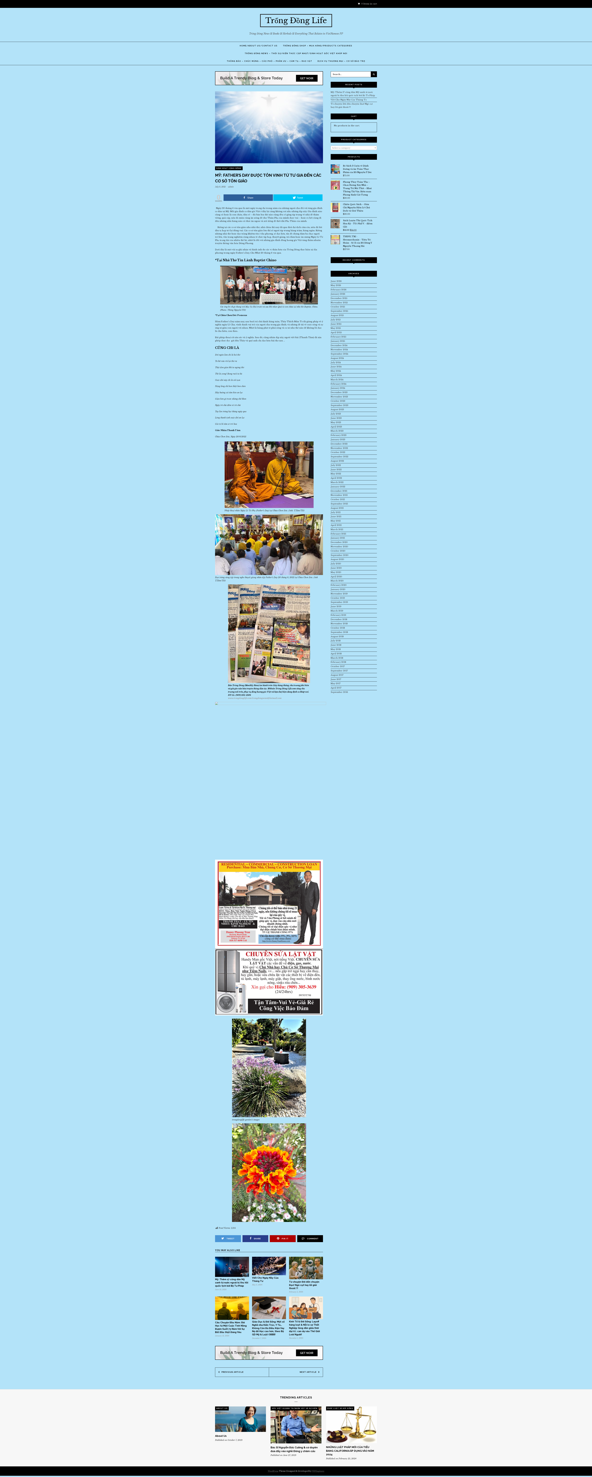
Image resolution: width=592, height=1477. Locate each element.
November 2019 (339, 593)
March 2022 (337, 482)
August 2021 (337, 508)
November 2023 (339, 396)
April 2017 (336, 688)
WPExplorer (318, 1471)
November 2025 (339, 302)
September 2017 (339, 670)
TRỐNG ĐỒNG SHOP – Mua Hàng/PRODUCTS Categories (317, 46)
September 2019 (339, 602)
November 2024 (339, 349)
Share (257, 1239)
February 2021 (338, 533)
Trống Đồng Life (296, 20)
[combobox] (354, 148)
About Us (222, 1408)
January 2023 (338, 439)
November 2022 (339, 448)
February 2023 (338, 435)
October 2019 (338, 598)
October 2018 (338, 628)
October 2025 (338, 306)
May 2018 (336, 649)
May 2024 (336, 371)
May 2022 (336, 473)
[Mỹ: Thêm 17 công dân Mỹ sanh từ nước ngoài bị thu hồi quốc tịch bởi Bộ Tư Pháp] (232, 1276)
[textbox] (354, 148)
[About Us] (240, 1419)
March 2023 (337, 431)
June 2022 (336, 469)
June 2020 (336, 568)
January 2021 (338, 538)
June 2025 (336, 324)
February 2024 (338, 384)
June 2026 (336, 281)
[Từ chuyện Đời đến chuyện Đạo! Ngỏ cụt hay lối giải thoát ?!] (306, 1278)
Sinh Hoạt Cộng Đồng (228, 168)
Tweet (230, 1239)
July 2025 (336, 319)
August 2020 (337, 559)
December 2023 (339, 392)
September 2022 (339, 456)
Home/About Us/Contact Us (259, 46)
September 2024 (339, 354)
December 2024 (339, 345)
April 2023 (336, 426)
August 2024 (337, 358)
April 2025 (336, 332)
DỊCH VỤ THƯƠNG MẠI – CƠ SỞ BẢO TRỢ (341, 61)
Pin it (285, 1239)
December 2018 (339, 619)
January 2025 (338, 341)
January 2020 (338, 589)
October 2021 (338, 499)
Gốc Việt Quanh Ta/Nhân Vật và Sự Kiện (294, 1408)
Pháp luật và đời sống (340, 1408)
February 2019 (338, 615)
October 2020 (338, 551)
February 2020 (339, 585)
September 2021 (339, 503)
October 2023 (338, 401)
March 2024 (337, 379)
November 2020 (339, 546)
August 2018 (337, 636)
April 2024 (336, 375)
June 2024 (336, 366)
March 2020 (337, 580)
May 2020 (336, 572)
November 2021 (339, 495)
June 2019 (336, 606)
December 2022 (339, 444)
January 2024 (338, 388)
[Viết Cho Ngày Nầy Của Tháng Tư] (269, 1274)
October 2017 (338, 666)
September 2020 (339, 555)
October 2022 (338, 452)
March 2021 (337, 529)
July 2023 (336, 413)
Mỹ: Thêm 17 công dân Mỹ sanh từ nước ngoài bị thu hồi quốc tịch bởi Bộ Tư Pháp (231, 1282)
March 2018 (337, 658)
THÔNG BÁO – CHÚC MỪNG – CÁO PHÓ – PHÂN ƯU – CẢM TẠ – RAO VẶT (269, 61)
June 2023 (336, 418)
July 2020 (336, 563)
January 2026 (338, 294)
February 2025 (338, 336)
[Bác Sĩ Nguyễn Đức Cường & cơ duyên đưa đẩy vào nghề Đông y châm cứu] (296, 1424)
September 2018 (339, 632)
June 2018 (336, 645)
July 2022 (336, 465)
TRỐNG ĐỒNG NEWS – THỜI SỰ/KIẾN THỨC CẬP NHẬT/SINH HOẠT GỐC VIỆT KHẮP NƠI (296, 53)
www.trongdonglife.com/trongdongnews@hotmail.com (255, 698)
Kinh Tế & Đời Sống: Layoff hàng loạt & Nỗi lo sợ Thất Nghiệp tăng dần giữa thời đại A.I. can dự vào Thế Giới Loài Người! (304, 1328)
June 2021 (336, 516)
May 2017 (336, 683)
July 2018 (336, 640)
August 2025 (337, 315)
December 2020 (339, 542)
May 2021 (336, 521)
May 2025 (336, 328)
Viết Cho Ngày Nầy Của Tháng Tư (349, 99)
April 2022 (336, 478)
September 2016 (339, 692)
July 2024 (336, 362)
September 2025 (339, 311)
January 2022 (338, 486)
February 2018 (338, 662)
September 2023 (339, 405)
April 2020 (336, 576)
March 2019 (337, 610)
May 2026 (336, 285)
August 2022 (337, 461)
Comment (313, 1239)
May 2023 (336, 422)
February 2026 (338, 289)
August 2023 (337, 409)
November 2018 (339, 623)
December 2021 (339, 491)
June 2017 (336, 679)
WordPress (273, 1471)
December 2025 (339, 298)
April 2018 (336, 653)
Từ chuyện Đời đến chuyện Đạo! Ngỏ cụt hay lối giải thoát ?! (304, 1285)
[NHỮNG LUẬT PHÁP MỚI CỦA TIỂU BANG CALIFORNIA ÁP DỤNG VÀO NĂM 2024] (351, 1424)
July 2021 (336, 512)
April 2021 (336, 525)
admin (231, 187)
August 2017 (337, 675)
